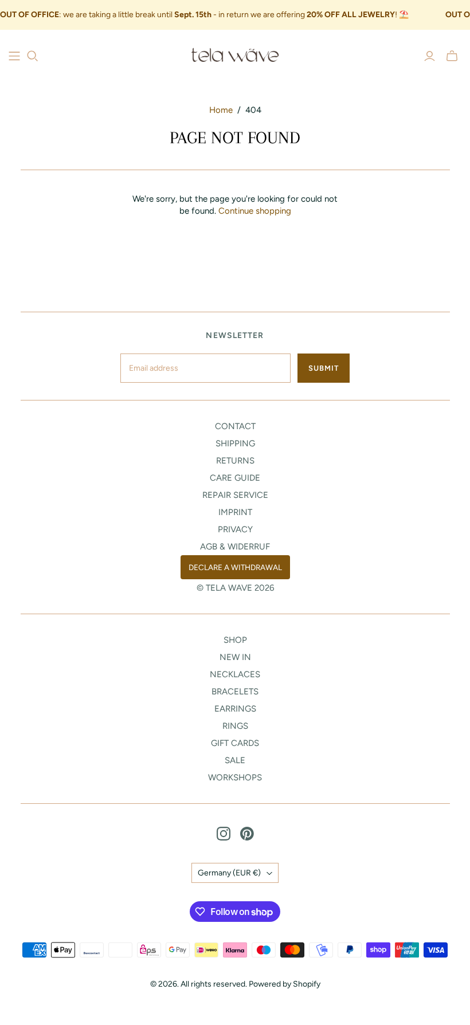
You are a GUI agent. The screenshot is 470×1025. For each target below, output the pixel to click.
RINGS (235, 726)
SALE (235, 760)
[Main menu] (14, 56)
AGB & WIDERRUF (235, 546)
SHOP (235, 640)
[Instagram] (223, 834)
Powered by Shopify (284, 984)
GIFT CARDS (235, 743)
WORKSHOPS (235, 777)
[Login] (430, 56)
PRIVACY (235, 529)
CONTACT (235, 426)
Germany (229, 873)
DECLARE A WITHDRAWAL (235, 567)
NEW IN (235, 657)
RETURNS (235, 460)
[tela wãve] (235, 55)
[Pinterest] (247, 834)
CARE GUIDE (235, 478)
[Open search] (32, 56)
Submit (323, 368)
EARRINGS (235, 709)
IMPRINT (235, 512)
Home (221, 110)
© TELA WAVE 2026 (235, 588)
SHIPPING (235, 443)
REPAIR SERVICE (235, 495)
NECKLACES (235, 674)
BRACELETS (234, 691)
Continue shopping (254, 211)
